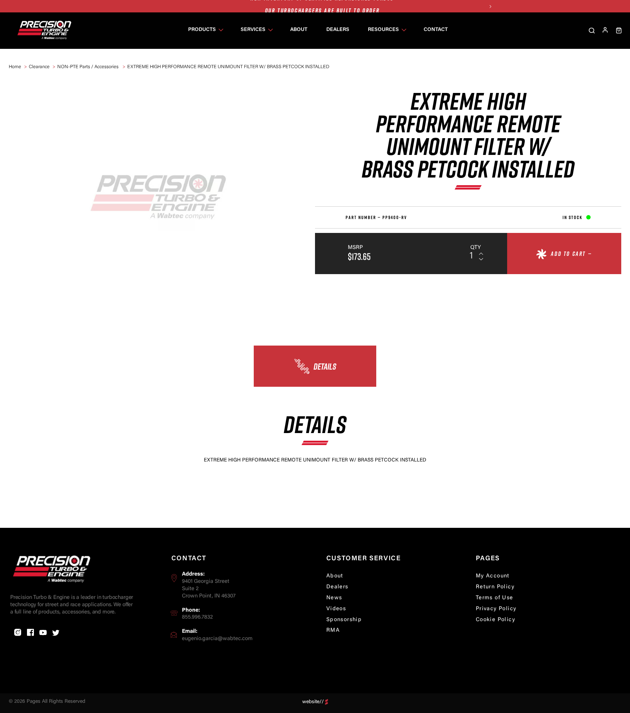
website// (313, 701)
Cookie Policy (495, 620)
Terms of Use (494, 598)
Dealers (337, 587)
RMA (333, 630)
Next (490, 6)
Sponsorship (344, 620)
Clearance (39, 67)
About (334, 576)
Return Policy (495, 587)
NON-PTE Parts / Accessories (88, 67)
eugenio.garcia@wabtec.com (217, 639)
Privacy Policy (496, 609)
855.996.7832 (197, 617)
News (334, 598)
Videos (336, 609)
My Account (493, 576)
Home (15, 67)
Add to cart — (571, 254)
